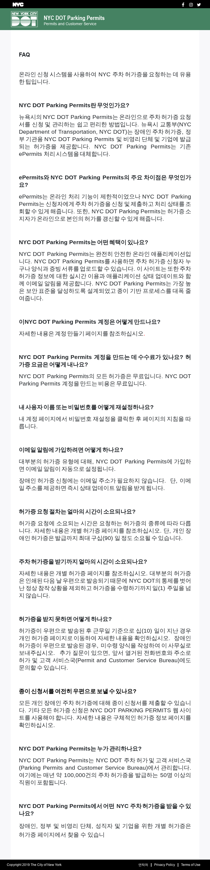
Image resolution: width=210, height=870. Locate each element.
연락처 (143, 865)
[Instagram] (191, 4)
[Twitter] (199, 4)
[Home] (24, 18)
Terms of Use (190, 865)
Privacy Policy (164, 865)
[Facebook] (183, 4)
